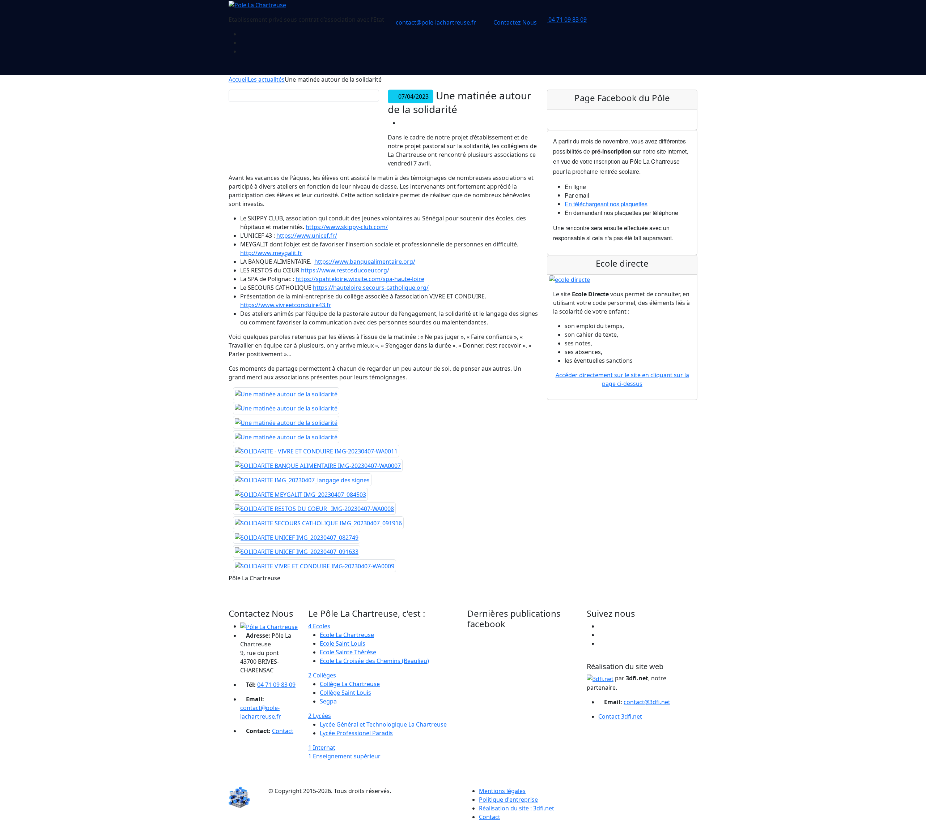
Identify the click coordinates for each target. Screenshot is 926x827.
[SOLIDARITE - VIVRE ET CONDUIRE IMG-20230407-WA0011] (316, 451)
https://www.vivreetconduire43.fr (285, 305)
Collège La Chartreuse (350, 684)
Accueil (238, 79)
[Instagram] (242, 43)
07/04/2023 (413, 96)
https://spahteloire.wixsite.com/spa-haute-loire (360, 279)
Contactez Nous (514, 22)
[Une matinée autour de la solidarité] (286, 393)
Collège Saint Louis (345, 693)
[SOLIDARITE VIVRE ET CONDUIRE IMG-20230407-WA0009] (314, 565)
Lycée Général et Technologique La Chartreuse (383, 724)
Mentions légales (502, 791)
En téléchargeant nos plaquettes (606, 204)
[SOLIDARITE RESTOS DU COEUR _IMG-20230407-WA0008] (314, 508)
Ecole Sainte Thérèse (348, 652)
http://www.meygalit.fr (271, 253)
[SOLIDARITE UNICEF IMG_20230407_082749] (296, 537)
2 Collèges (322, 675)
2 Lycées (319, 716)
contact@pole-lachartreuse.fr (435, 22)
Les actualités (266, 79)
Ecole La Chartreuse (347, 635)
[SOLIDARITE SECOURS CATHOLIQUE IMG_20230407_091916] (318, 522)
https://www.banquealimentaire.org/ (364, 262)
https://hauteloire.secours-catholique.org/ (371, 288)
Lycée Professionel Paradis (356, 733)
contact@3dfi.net (647, 702)
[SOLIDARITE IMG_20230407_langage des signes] (302, 479)
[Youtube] (242, 51)
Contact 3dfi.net (620, 716)
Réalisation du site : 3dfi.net (516, 808)
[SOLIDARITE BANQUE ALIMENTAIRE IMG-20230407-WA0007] (318, 465)
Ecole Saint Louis (342, 643)
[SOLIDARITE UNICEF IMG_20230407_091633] (296, 551)
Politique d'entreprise (508, 800)
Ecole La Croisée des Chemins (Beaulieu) (374, 661)
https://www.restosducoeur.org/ (345, 270)
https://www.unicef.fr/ (306, 236)
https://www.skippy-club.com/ (347, 227)
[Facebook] (242, 34)
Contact (282, 731)
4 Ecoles (319, 626)
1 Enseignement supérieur (344, 756)
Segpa (328, 701)
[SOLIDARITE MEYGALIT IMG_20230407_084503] (300, 494)
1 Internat (321, 747)
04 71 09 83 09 (567, 19)
